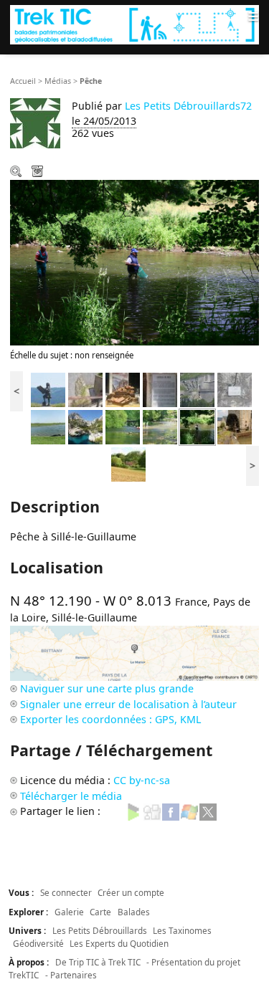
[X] (208, 811)
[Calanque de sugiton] (85, 426)
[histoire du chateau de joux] (160, 389)
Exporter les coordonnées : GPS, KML (110, 719)
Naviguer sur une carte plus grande (107, 688)
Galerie (69, 911)
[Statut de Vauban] (48, 389)
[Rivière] (122, 426)
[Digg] (152, 811)
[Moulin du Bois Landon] (234, 426)
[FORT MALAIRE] (197, 389)
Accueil (23, 81)
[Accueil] (134, 24)
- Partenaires (71, 974)
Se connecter (66, 892)
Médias (57, 81)
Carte (100, 911)
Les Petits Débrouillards (99, 930)
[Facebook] (170, 811)
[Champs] (128, 463)
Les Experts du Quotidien (119, 943)
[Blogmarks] (133, 811)
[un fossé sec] (85, 389)
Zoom (17, 173)
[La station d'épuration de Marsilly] (48, 426)
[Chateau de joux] (234, 389)
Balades (134, 911)
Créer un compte (131, 892)
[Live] (189, 811)
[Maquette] (122, 389)
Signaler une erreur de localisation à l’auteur (128, 704)
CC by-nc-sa (141, 780)
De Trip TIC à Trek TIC (98, 962)
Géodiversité (38, 943)
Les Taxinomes (182, 930)
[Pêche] (197, 426)
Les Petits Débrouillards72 (188, 106)
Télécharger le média (39, 173)
